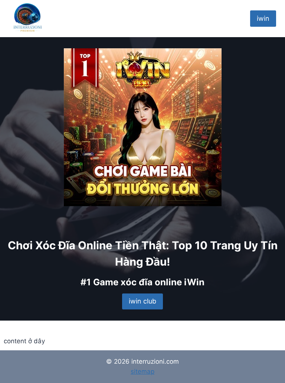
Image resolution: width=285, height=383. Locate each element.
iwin (263, 18)
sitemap (142, 371)
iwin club (142, 301)
